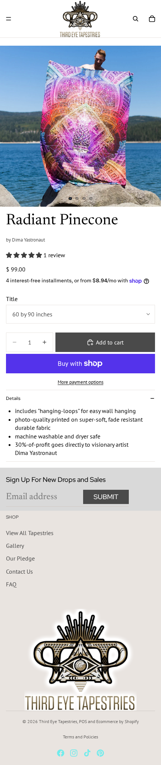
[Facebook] (60, 753)
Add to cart (110, 342)
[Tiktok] (87, 753)
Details (13, 398)
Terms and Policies (80, 737)
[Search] (135, 18)
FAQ (11, 584)
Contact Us (19, 571)
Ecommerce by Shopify (117, 721)
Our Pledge (20, 558)
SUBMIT (106, 496)
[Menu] (8, 18)
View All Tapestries (30, 532)
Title (12, 299)
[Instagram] (73, 753)
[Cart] (152, 18)
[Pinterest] (100, 753)
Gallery (15, 545)
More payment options (80, 382)
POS (83, 721)
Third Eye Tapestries (58, 721)
